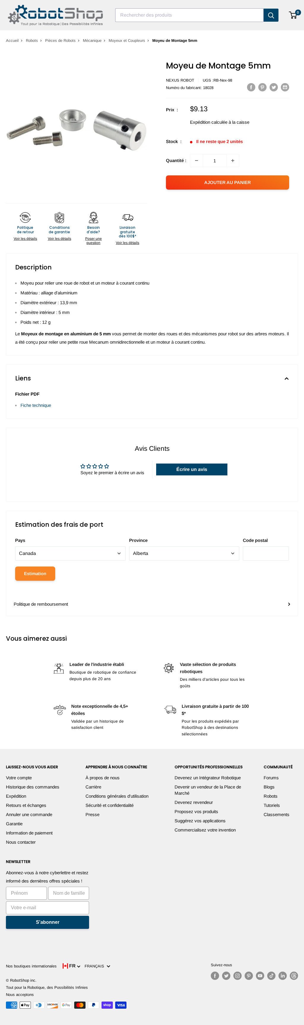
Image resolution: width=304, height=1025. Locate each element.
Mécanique (92, 40)
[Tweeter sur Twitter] (274, 87)
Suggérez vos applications (200, 820)
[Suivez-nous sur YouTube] (260, 976)
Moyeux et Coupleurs (127, 40)
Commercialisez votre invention (205, 829)
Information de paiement (29, 832)
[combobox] (189, 15)
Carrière (93, 786)
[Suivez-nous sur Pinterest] (249, 976)
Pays (20, 540)
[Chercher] (271, 15)
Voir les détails (25, 239)
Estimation (35, 573)
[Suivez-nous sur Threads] (294, 976)
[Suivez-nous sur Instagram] (237, 976)
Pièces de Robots (60, 40)
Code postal (255, 540)
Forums (271, 777)
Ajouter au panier (227, 182)
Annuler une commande (29, 814)
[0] (293, 15)
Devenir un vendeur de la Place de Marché (208, 790)
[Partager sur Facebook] (251, 87)
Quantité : (176, 160)
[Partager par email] (285, 87)
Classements (276, 814)
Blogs (269, 786)
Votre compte (19, 777)
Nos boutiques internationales (31, 966)
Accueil (12, 40)
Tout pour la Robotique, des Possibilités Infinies (47, 987)
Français (96, 966)
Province (138, 540)
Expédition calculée (208, 122)
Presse (92, 814)
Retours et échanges (26, 805)
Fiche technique (35, 405)
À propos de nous (103, 777)
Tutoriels (272, 805)
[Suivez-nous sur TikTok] (271, 976)
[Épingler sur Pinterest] (262, 87)
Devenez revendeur (194, 802)
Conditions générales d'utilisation (117, 796)
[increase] (233, 160)
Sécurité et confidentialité (110, 805)
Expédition (16, 796)
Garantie (14, 823)
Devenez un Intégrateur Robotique (208, 777)
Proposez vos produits (196, 811)
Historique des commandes (32, 786)
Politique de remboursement (41, 604)
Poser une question (93, 241)
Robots (32, 40)
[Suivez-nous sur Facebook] (215, 976)
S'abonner (47, 922)
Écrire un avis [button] (191, 469)
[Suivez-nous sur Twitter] (226, 976)
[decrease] (196, 160)
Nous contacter (21, 842)
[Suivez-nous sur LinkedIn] (282, 976)
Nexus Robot (180, 80)
